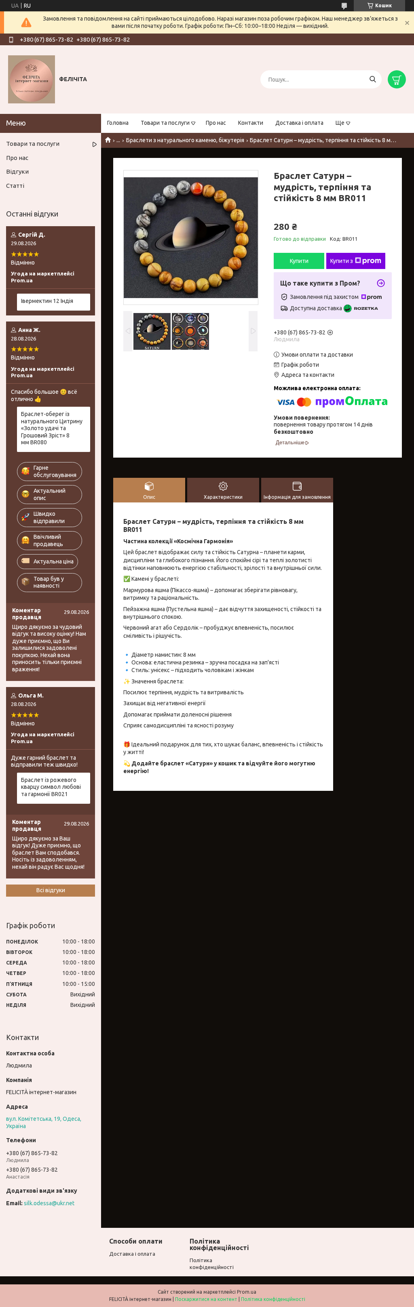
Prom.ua (246, 1291)
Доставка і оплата (299, 123)
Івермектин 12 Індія (47, 301)
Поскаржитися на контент (206, 1299)
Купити (299, 261)
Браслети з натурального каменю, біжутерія (185, 140)
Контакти (250, 123)
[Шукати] (372, 79)
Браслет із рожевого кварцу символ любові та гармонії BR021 (51, 787)
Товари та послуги (165, 123)
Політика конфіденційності (273, 1299)
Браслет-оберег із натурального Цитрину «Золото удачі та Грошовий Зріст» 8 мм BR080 (51, 428)
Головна (118, 123)
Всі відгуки (50, 890)
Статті (15, 185)
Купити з (341, 261)
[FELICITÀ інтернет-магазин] (31, 79)
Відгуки (17, 171)
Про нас (216, 123)
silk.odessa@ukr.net (49, 1203)
